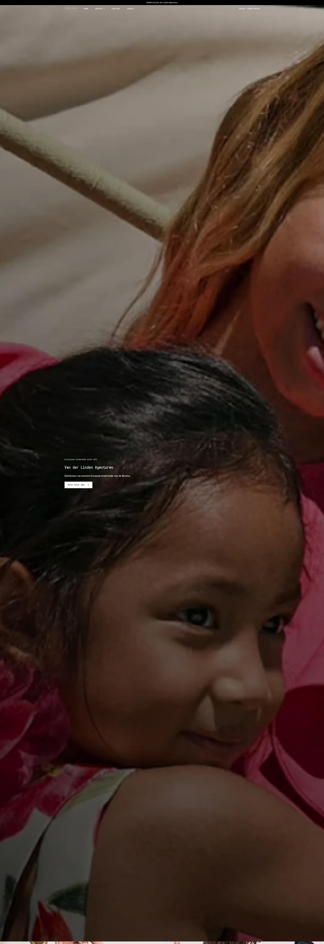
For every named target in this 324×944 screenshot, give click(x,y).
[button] (100, 9)
